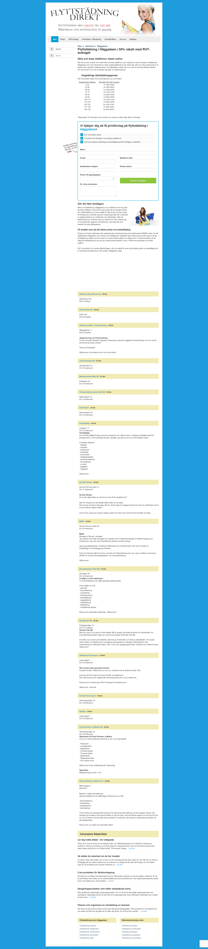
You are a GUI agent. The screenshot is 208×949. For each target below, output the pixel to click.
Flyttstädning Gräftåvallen (89, 928)
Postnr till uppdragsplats (90, 174)
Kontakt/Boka (110, 39)
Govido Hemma (85, 482)
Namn (83, 149)
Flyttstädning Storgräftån (89, 935)
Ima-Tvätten (84, 407)
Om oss (123, 39)
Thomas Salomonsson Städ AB (92, 392)
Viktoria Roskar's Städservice (91, 781)
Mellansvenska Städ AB (89, 376)
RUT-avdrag (73, 39)
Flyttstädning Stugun (129, 931)
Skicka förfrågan (138, 180)
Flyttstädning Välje (87, 938)
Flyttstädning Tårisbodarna (90, 931)
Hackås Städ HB (85, 309)
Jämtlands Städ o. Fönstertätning (93, 325)
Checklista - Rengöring (91, 39)
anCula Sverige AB (87, 360)
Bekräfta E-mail (126, 158)
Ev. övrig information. (89, 184)
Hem (55, 39)
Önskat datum (125, 166)
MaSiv (81, 521)
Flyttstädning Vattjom (130, 925)
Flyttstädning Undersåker (131, 928)
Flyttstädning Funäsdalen (131, 938)
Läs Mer (132, 848)
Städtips (133, 39)
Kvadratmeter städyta (89, 166)
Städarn (82, 711)
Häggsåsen (102, 46)
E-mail (83, 158)
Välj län (58, 49)
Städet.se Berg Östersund (90, 294)
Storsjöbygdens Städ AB (89, 569)
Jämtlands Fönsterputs (88, 655)
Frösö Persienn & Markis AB (90, 727)
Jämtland (89, 46)
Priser (62, 39)
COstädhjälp (84, 423)
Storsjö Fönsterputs (87, 695)
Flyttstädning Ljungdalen (131, 935)
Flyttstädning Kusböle (88, 925)
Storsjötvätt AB (85, 620)
